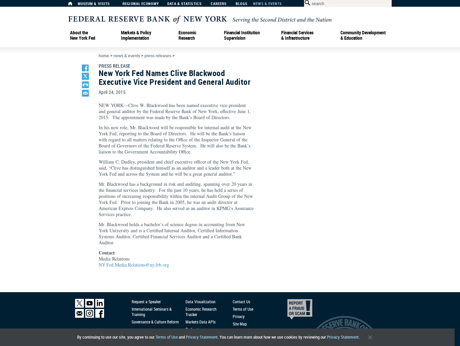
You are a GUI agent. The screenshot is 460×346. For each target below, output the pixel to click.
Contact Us (241, 301)
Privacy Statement (202, 337)
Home (104, 56)
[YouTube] (89, 306)
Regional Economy (141, 4)
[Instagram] (89, 316)
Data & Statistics (184, 4)
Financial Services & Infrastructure (297, 35)
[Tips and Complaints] (291, 311)
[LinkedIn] (99, 306)
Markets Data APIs (201, 321)
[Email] (79, 316)
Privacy (238, 316)
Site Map (240, 323)
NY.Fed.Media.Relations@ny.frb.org (134, 265)
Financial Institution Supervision (242, 35)
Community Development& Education (363, 35)
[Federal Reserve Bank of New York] (200, 19)
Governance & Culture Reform (155, 321)
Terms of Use (167, 337)
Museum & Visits (94, 4)
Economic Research (187, 35)
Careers (219, 4)
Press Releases (157, 56)
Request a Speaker (146, 301)
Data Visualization (201, 301)
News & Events (267, 4)
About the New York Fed (82, 35)
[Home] (73, 5)
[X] (79, 306)
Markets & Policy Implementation (136, 35)
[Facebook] (99, 316)
